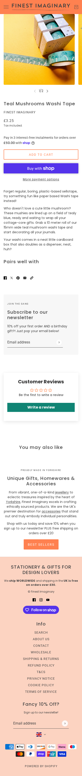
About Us (41, 639)
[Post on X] (12, 277)
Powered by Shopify (41, 766)
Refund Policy (41, 665)
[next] (47, 91)
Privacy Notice (41, 678)
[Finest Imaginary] (41, 7)
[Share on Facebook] (5, 277)
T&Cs (41, 672)
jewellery (62, 492)
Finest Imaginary (20, 112)
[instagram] (41, 600)
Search (41, 632)
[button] (31, 277)
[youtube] (47, 600)
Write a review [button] (41, 407)
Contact (41, 645)
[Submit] (59, 342)
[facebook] (34, 600)
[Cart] (76, 7)
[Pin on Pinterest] (18, 277)
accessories (51, 511)
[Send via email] (24, 277)
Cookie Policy (41, 685)
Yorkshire (13, 502)
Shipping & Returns (41, 659)
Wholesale (41, 652)
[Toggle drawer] (6, 6)
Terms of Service (41, 691)
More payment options (41, 179)
